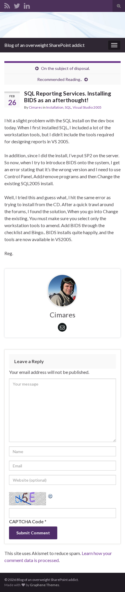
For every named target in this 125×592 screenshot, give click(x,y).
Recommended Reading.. (59, 79)
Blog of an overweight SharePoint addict (44, 45)
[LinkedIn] (27, 5)
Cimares (35, 107)
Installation (54, 107)
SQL (68, 107)
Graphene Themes (44, 585)
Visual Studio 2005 (87, 107)
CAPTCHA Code (26, 521)
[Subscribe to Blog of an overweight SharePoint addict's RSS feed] (7, 5)
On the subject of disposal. (65, 68)
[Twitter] (17, 5)
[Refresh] (50, 495)
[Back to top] (112, 579)
